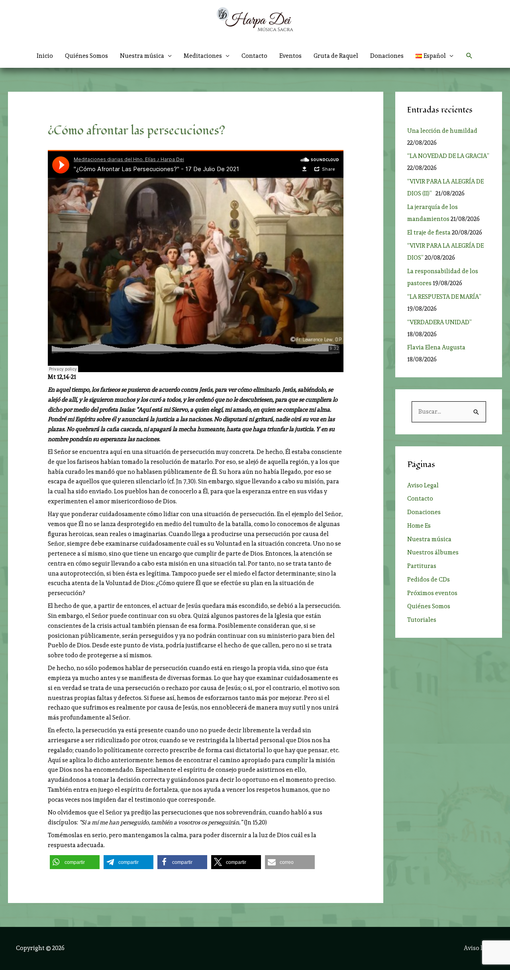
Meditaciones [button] (203, 55)
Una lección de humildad (442, 130)
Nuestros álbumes (433, 552)
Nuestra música (429, 539)
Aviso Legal (423, 485)
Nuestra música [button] (142, 55)
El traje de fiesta (429, 232)
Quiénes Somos (86, 55)
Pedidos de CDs (428, 579)
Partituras (421, 566)
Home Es (419, 525)
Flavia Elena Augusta (436, 347)
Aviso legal (479, 948)
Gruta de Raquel (336, 55)
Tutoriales (421, 619)
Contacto (254, 55)
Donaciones (387, 55)
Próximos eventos (432, 593)
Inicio (45, 55)
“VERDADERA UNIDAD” (440, 322)
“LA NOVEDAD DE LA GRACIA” (448, 156)
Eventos (290, 55)
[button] (435, 56)
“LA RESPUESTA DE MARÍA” (445, 296)
